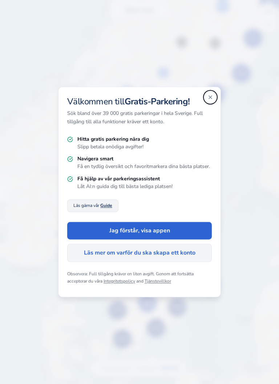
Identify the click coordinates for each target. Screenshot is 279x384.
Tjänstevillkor (158, 281)
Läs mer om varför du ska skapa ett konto (139, 253)
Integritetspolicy (119, 281)
